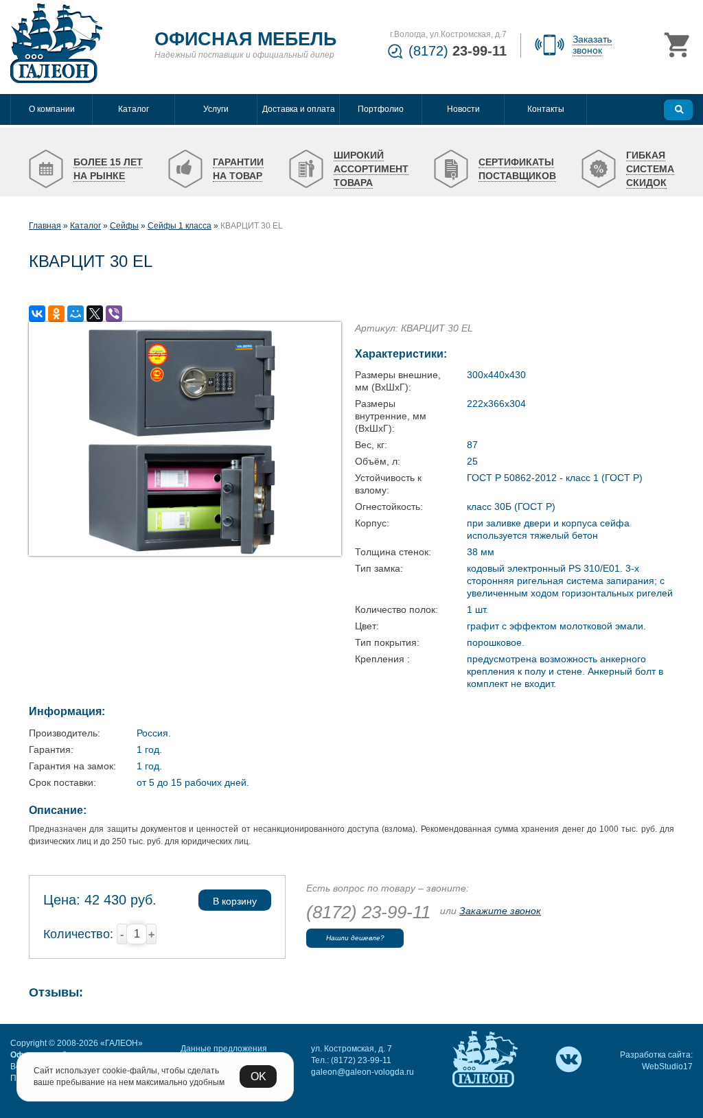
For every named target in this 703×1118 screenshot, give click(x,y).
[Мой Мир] (75, 313)
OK (258, 1076)
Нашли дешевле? (355, 938)
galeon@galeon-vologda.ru (362, 1072)
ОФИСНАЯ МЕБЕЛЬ (245, 39)
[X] (95, 313)
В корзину (235, 901)
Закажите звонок (500, 910)
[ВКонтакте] (37, 313)
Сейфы (124, 226)
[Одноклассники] (56, 313)
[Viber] (114, 313)
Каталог (85, 226)
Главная (45, 226)
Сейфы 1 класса (179, 226)
